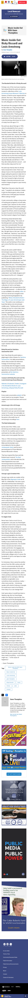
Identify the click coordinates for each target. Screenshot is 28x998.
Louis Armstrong (11, 675)
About (4, 970)
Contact (5, 974)
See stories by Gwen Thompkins (16, 714)
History (8, 686)
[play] (2, 996)
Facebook (11, 383)
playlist (19, 395)
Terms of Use (6, 954)
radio (15, 686)
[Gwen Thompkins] (5, 701)
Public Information (7, 960)
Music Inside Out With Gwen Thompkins (15, 30)
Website (4, 383)
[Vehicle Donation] (14, 815)
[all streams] (26, 996)
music (19, 682)
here (17, 419)
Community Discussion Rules (10, 957)
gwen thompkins (11, 679)
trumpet (9, 689)
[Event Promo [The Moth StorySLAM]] (14, 791)
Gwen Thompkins (7, 50)
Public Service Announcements (10, 964)
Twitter (17, 383)
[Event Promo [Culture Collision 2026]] (14, 735)
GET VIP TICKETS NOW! (14, 774)
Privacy (5, 967)
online (22, 291)
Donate (23, 2)
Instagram (23, 383)
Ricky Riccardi (10, 682)
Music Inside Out (11, 672)
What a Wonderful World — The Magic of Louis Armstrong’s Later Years (13, 300)
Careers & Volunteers (8, 977)
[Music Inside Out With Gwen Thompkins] (4, 30)
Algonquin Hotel (15, 479)
